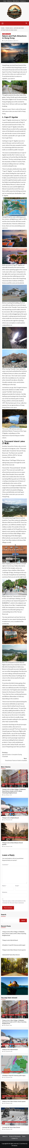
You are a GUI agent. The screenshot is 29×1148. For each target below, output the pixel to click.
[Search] (26, 23)
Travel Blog (8, 33)
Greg (4, 40)
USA (3, 785)
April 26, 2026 (9, 1077)
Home (4, 1)
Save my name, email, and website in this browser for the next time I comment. (14, 902)
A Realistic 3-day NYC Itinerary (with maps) (13, 945)
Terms (23, 1136)
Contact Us (15, 1138)
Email (17, 885)
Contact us (23, 1)
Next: (16, 759)
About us (9, 1)
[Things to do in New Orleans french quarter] (14, 832)
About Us (5, 1136)
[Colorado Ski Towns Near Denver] (14, 1116)
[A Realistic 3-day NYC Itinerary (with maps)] (14, 1064)
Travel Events (11, 783)
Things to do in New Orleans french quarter (14, 950)
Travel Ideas (17, 783)
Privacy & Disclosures (15, 1136)
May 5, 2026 (9, 794)
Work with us (16, 1)
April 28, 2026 (9, 819)
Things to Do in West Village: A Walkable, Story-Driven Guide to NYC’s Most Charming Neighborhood (14, 791)
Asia (3, 33)
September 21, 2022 (11, 40)
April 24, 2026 (9, 846)
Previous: (12, 754)
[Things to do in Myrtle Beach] (14, 807)
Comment (5, 864)
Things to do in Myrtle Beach (10, 818)
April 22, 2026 (9, 1129)
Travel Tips (23, 783)
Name (4, 885)
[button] (2, 23)
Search (3, 914)
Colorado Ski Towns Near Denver (11, 954)
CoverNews (22, 1143)
